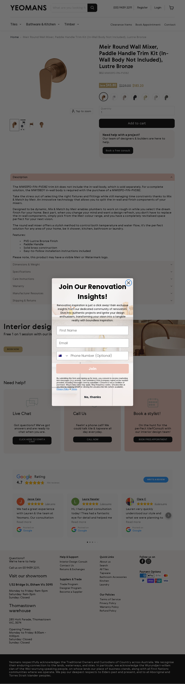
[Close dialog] (128, 283)
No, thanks (92, 397)
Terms (74, 389)
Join (92, 368)
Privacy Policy (63, 389)
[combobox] (63, 355)
